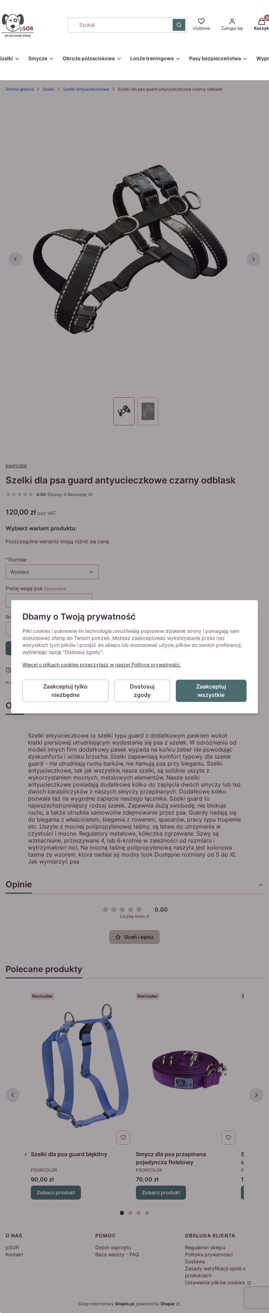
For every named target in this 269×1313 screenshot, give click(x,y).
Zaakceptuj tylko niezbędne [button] (65, 690)
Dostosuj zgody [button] (142, 690)
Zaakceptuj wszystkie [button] (211, 690)
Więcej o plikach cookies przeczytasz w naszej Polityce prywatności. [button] (101, 665)
